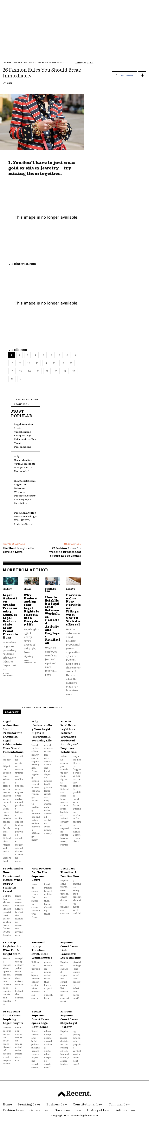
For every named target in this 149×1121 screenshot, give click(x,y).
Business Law (50, 589)
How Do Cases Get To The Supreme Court (41, 874)
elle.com (20, 349)
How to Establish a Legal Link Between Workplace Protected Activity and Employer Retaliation (25, 492)
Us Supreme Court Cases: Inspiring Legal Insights (13, 1017)
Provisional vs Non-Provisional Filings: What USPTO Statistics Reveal (25, 518)
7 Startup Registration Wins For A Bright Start (12, 948)
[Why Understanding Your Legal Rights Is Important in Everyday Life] (31, 581)
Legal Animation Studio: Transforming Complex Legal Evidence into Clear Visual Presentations (25, 435)
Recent (7, 588)
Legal (27, 588)
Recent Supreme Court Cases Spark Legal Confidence (40, 1018)
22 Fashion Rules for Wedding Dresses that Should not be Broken (65, 551)
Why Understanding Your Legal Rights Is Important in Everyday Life (24, 463)
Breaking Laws (24, 62)
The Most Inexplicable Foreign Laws (18, 550)
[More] (142, 75)
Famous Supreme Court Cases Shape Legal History (69, 1018)
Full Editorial (30, 661)
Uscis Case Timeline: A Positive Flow (70, 872)
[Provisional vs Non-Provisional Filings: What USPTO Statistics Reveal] (73, 581)
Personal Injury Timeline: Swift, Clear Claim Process (41, 949)
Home (8, 62)
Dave (9, 83)
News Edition (8, 674)
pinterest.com (25, 263)
